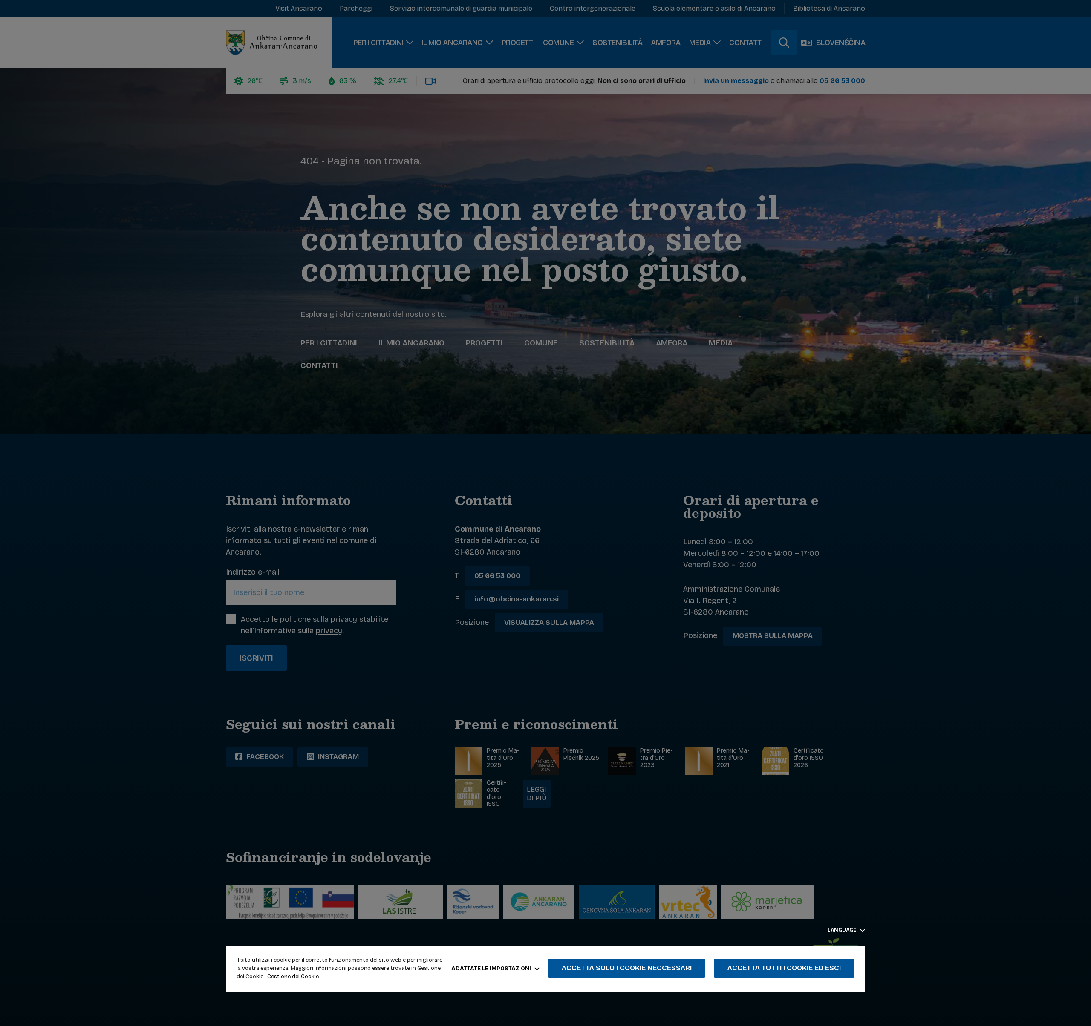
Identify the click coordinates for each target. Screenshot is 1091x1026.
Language (843, 930)
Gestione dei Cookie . (294, 976)
